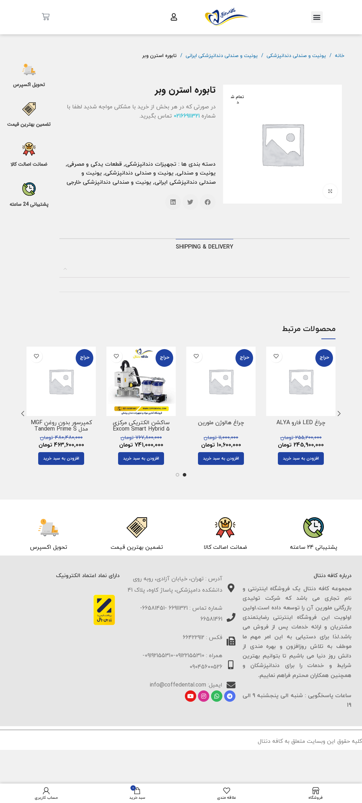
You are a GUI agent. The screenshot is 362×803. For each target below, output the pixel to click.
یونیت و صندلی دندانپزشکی (295, 55)
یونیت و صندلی (196, 173)
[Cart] (45, 17)
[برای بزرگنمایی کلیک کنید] (330, 191)
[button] (317, 17)
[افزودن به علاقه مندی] (276, 356)
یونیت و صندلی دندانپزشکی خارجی (108, 182)
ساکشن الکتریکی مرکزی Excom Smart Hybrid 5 (141, 426)
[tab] (204, 247)
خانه (338, 55)
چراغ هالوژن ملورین (221, 423)
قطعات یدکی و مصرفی (94, 164)
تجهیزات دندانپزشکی (150, 164)
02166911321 (187, 116)
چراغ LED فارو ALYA (300, 423)
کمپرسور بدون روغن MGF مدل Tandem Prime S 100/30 (61, 429)
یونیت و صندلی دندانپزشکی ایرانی (221, 55)
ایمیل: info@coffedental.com (186, 685)
